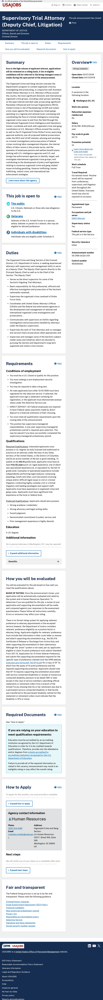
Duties (48, 43)
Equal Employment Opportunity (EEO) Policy (27, 905)
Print (74, 23)
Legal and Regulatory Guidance (16, 972)
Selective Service (14, 920)
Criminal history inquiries (17, 902)
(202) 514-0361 (15, 828)
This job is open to (29, 43)
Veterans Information (11, 968)
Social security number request (20, 926)
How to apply (69, 49)
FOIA (4, 984)
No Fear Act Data (9, 992)
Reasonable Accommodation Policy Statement (22, 964)
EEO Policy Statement (12, 961)
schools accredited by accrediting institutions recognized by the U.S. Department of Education (29, 755)
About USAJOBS (9, 976)
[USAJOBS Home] (12, 5)
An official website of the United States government (23, 1)
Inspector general (10, 988)
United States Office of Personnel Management (37, 952)
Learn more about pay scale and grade (83, 150)
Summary (9, 43)
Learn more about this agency (23, 180)
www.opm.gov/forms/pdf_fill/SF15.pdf (24, 663)
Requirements (64, 43)
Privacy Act (11, 914)
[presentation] (84, 101)
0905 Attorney (78, 218)
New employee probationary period (22, 911)
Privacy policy (8, 995)
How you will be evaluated (17, 49)
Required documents (46, 49)
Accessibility (8, 980)
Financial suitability (15, 908)
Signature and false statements (20, 923)
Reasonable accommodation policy (22, 917)
